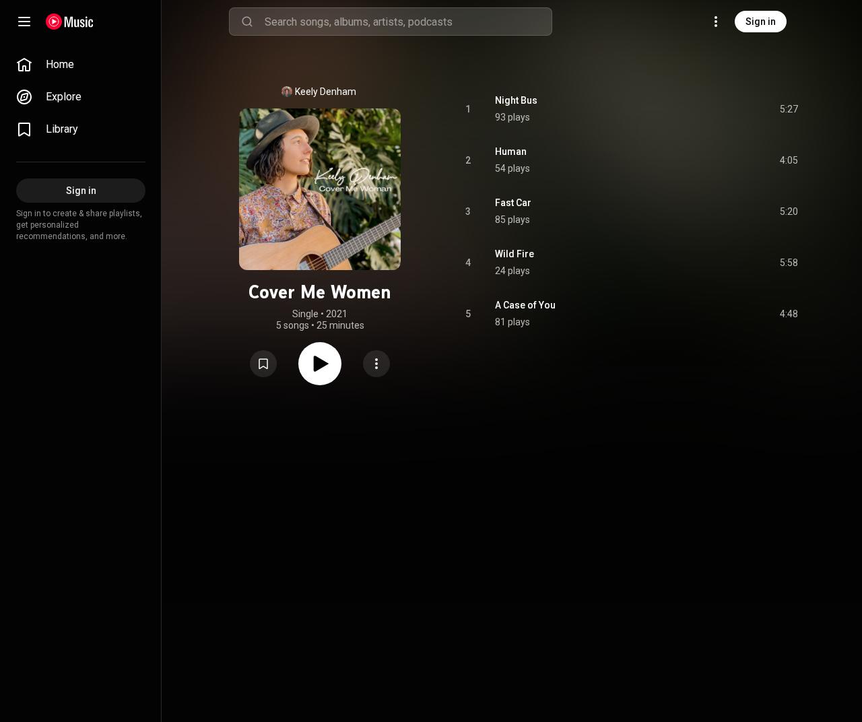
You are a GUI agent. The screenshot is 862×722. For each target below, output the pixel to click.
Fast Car (513, 202)
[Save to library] (263, 364)
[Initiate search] (247, 21)
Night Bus (516, 100)
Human (511, 151)
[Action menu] (376, 363)
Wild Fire (514, 254)
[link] (80, 64)
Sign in (760, 21)
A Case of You (525, 305)
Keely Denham (325, 91)
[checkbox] (789, 109)
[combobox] (408, 21)
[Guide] (24, 21)
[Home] (70, 21)
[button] (263, 363)
